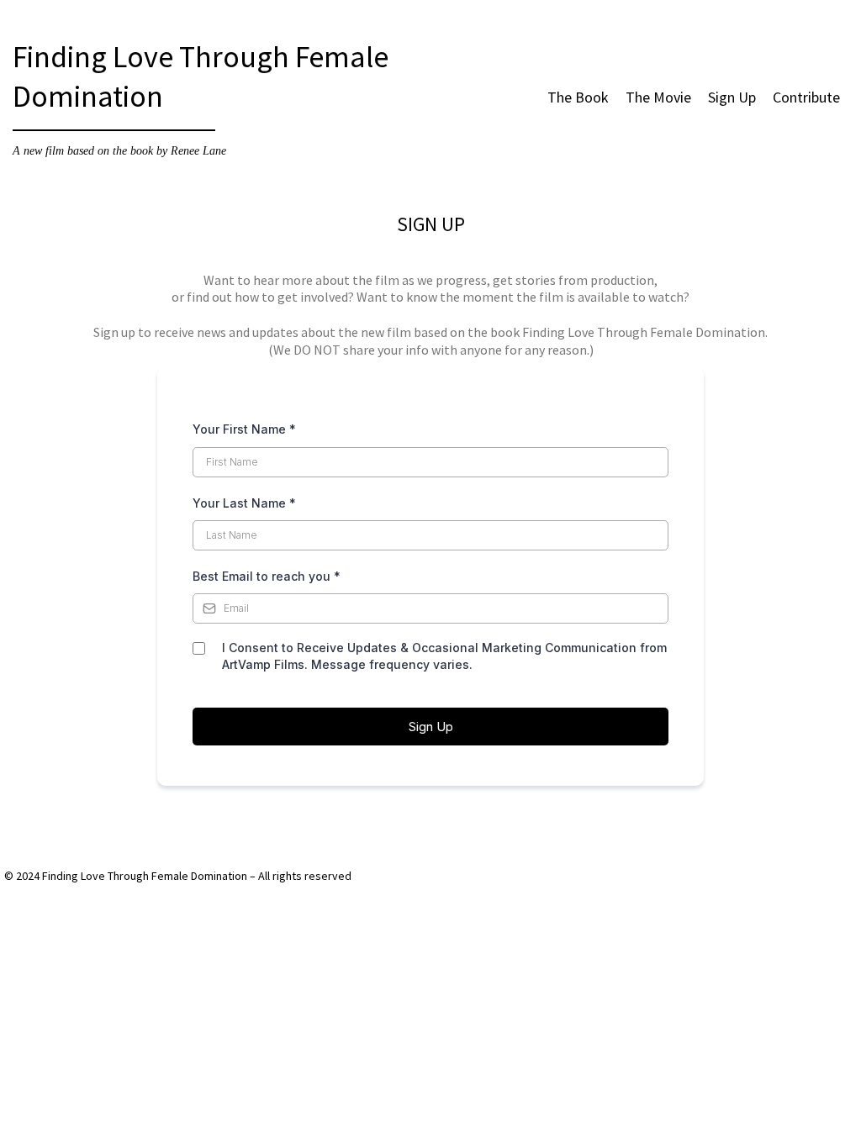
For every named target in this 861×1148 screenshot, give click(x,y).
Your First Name (244, 429)
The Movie (658, 97)
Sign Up (732, 97)
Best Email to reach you (267, 576)
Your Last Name (244, 503)
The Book (578, 97)
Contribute (806, 97)
